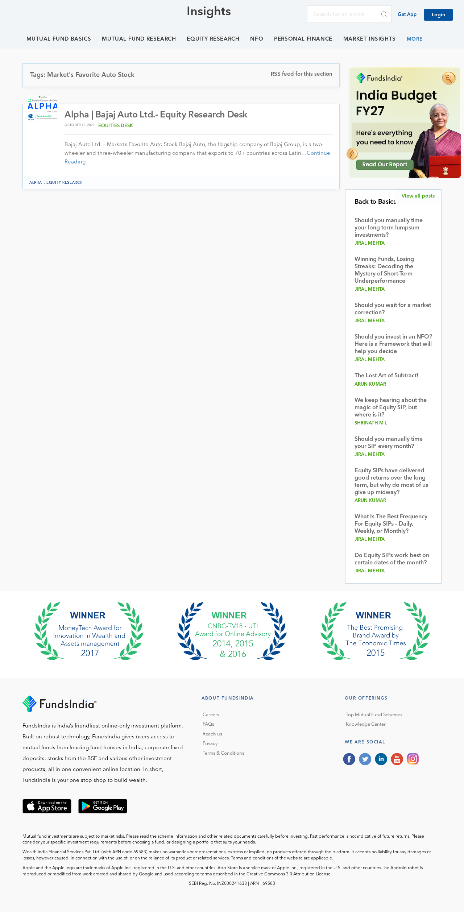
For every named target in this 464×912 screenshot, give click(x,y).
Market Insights (369, 39)
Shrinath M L (371, 423)
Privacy (210, 743)
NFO (256, 39)
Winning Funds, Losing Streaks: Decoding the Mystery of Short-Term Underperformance (384, 270)
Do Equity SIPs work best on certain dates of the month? (392, 559)
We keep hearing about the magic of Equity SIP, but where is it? (391, 408)
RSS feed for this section (301, 74)
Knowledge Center (366, 724)
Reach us (212, 734)
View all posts (418, 196)
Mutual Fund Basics (58, 39)
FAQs (208, 724)
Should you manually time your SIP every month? (389, 442)
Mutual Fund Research (139, 39)
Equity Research (213, 39)
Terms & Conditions (223, 753)
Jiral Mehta (370, 243)
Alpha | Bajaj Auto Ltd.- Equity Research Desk (156, 115)
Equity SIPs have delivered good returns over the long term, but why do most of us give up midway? (391, 482)
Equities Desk (115, 126)
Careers (211, 715)
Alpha (35, 183)
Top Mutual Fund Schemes (374, 715)
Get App (407, 14)
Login (438, 14)
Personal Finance (303, 39)
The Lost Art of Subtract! (386, 376)
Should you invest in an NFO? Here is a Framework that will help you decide (393, 344)
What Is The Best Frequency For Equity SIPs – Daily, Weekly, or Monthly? (391, 524)
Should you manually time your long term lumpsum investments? (389, 228)
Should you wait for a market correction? (393, 309)
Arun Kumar (370, 384)
